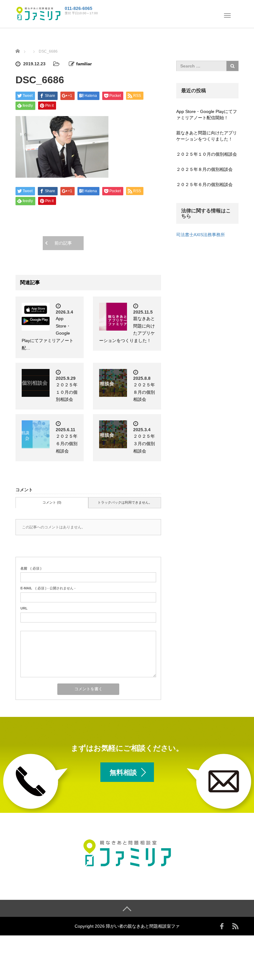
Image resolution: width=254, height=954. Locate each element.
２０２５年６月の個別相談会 (66, 443)
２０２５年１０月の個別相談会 (66, 392)
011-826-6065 (78, 8)
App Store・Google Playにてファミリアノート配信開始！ (206, 114)
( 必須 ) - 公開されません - (48, 588)
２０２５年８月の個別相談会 (144, 392)
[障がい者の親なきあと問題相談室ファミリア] (38, 13)
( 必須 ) (31, 568)
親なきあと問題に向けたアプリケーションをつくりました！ (206, 135)
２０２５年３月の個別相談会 (144, 443)
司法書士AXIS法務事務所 (200, 234)
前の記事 (63, 243)
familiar (84, 63)
